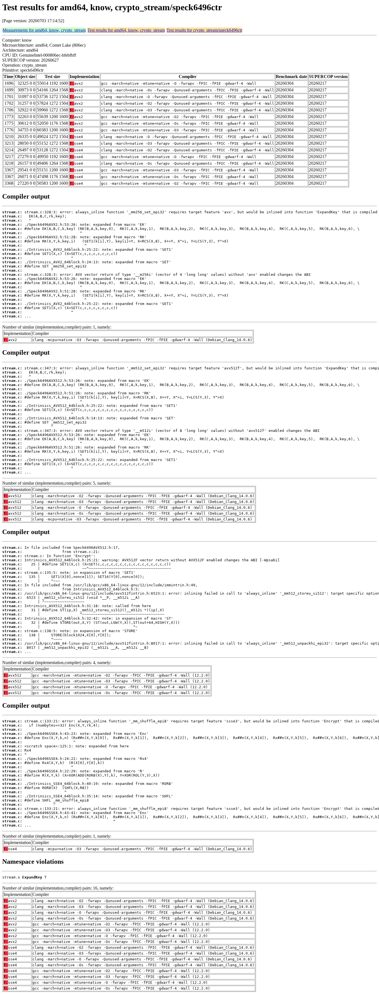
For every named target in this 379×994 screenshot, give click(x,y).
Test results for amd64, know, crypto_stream (126, 30)
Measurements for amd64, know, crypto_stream (44, 30)
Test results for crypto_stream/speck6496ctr (204, 30)
